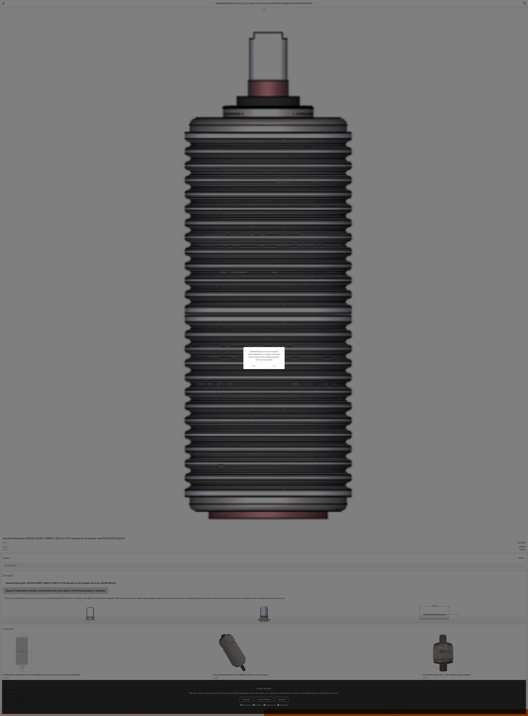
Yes (274, 366)
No (253, 366)
